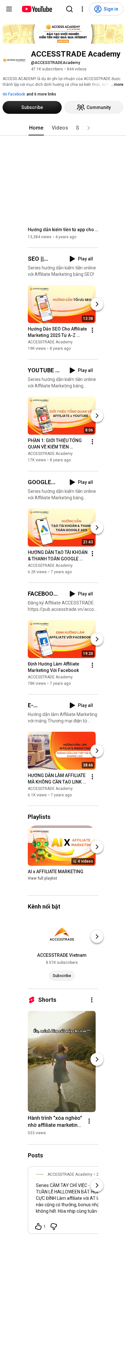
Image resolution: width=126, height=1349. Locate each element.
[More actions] (92, 330)
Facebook (16, 94)
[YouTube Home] (37, 9)
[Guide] (9, 9)
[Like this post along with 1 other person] (38, 1226)
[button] (88, 128)
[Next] (96, 304)
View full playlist (42, 878)
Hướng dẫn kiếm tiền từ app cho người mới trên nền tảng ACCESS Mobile (63, 229)
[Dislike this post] (53, 1226)
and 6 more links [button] (41, 94)
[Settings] (82, 9)
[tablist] (63, 128)
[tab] (36, 128)
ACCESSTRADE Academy (50, 342)
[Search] (69, 9)
